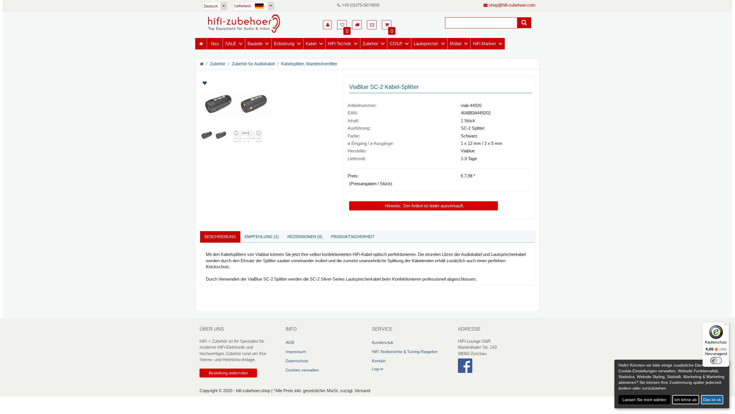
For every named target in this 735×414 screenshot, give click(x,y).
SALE (230, 43)
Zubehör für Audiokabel (253, 63)
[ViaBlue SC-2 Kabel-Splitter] (267, 104)
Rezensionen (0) (304, 236)
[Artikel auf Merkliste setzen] (235, 83)
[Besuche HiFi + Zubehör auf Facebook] (496, 365)
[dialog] (671, 384)
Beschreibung (220, 236)
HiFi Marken (484, 43)
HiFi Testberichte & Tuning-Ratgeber (405, 351)
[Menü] (725, 325)
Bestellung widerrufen (228, 373)
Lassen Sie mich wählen (644, 399)
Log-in (377, 369)
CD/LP (396, 43)
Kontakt (379, 361)
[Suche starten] (524, 22)
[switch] (716, 360)
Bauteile (254, 43)
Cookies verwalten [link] (302, 370)
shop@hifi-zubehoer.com (511, 5)
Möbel (455, 43)
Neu (215, 43)
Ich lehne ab (685, 399)
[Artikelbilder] (267, 109)
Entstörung (284, 43)
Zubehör (370, 43)
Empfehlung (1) (262, 236)
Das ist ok (712, 399)
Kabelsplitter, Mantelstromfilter (309, 63)
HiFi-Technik (339, 43)
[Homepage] (244, 23)
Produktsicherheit (353, 236)
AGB (290, 342)
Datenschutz (297, 361)
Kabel (311, 43)
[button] (327, 24)
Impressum (296, 351)
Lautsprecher (426, 43)
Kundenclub (382, 342)
